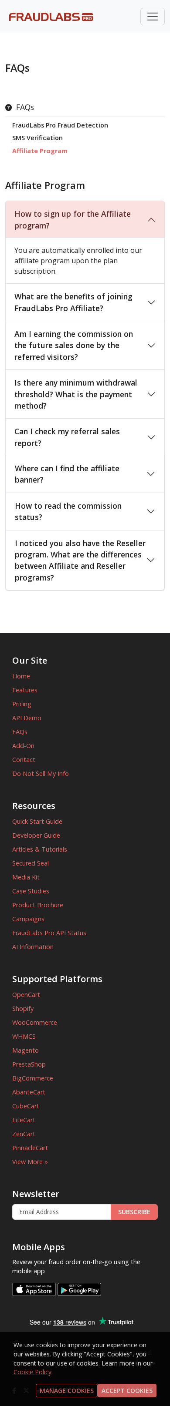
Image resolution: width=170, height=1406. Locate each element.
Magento (25, 1050)
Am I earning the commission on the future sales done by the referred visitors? (73, 345)
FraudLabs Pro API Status (49, 933)
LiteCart (23, 1120)
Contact (23, 759)
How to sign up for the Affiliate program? (72, 219)
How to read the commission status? (68, 511)
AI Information (33, 947)
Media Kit (26, 877)
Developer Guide (36, 835)
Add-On (23, 746)
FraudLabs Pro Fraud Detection (60, 125)
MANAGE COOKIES (67, 1390)
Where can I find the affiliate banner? (67, 474)
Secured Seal (30, 863)
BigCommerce (32, 1078)
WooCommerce (34, 1022)
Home (21, 676)
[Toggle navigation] (152, 16)
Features (24, 690)
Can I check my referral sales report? (67, 437)
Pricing (21, 704)
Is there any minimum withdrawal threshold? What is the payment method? (75, 394)
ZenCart (23, 1134)
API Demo (26, 718)
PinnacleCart (30, 1148)
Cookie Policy (32, 1372)
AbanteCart (28, 1092)
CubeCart (25, 1106)
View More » (30, 1162)
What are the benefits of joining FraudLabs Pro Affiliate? (73, 302)
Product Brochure (37, 905)
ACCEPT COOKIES (127, 1390)
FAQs (19, 732)
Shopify (23, 1008)
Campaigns (28, 919)
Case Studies (30, 891)
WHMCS (24, 1036)
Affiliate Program (40, 151)
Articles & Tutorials (39, 849)
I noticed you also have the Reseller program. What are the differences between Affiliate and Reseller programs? (80, 560)
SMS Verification (37, 138)
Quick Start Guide (37, 821)
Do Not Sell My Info (40, 773)
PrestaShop (29, 1064)
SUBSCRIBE (134, 1212)
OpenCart (26, 994)
